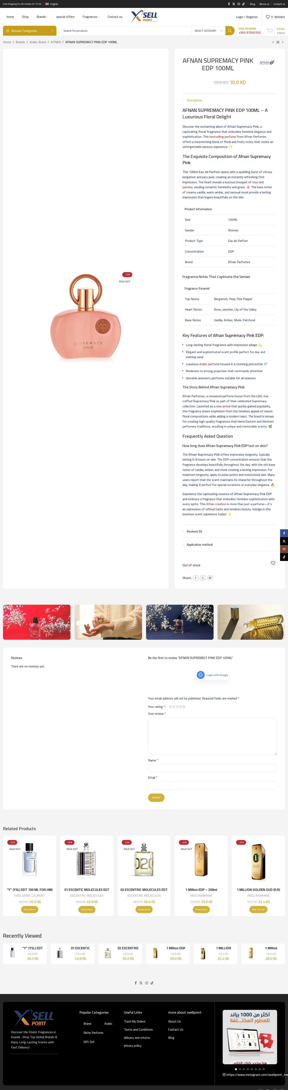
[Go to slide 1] (236, 1069)
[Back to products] (278, 42)
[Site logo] (144, 16)
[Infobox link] (250, 30)
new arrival (223, 406)
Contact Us (175, 1029)
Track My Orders (134, 1021)
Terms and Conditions (138, 1029)
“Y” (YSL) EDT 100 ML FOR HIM (29, 890)
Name (153, 760)
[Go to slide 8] (264, 1069)
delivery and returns (137, 1038)
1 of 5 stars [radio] (170, 706)
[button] (258, 909)
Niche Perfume (93, 1033)
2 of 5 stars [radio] (174, 706)
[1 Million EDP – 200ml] (201, 862)
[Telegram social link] (210, 578)
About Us (174, 1021)
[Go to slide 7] (260, 1069)
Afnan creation (216, 504)
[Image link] (33, 1017)
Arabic (108, 1023)
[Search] (230, 30)
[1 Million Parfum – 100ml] (250, 954)
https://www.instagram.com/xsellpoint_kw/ (251, 1074)
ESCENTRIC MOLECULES (87, 895)
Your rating (156, 706)
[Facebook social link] (228, 4)
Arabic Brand (37, 42)
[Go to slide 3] (244, 1069)
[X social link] (233, 4)
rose (255, 182)
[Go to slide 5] (252, 1069)
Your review (157, 713)
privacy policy (133, 1045)
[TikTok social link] (243, 4)
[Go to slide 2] (240, 1069)
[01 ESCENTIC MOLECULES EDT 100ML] (86, 862)
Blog (171, 1038)
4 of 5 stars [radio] (180, 706)
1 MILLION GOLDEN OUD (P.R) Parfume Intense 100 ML (258, 892)
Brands (20, 42)
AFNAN (56, 42)
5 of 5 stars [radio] (184, 706)
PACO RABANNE (201, 895)
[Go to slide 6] (256, 1069)
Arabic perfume (209, 364)
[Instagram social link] (238, 4)
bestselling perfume (222, 137)
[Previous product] (273, 42)
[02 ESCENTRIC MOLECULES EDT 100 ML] (144, 862)
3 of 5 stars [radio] (177, 706)
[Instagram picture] (250, 1037)
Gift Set (89, 1042)
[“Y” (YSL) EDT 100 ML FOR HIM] (29, 862)
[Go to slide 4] (248, 1069)
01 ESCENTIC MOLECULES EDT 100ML (86, 892)
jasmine (187, 187)
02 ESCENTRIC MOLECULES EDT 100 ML (144, 892)
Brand (87, 1023)
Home (7, 42)
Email (152, 777)
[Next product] (282, 42)
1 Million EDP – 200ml (201, 890)
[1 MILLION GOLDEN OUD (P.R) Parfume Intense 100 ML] (258, 862)
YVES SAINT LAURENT (29, 895)
